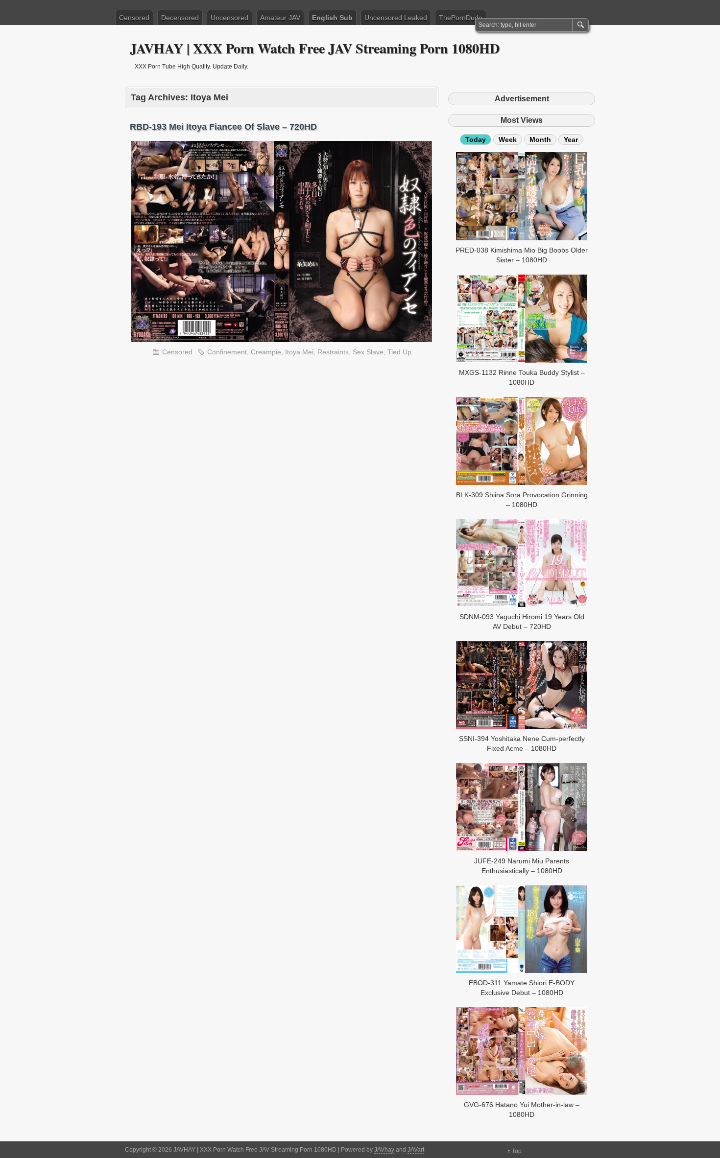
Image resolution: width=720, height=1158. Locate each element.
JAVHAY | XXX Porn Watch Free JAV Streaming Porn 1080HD (315, 48)
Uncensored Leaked (395, 18)
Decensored (180, 18)
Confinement (227, 352)
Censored (134, 18)
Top (517, 1151)
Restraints (333, 352)
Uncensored (229, 18)
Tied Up (399, 352)
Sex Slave (368, 352)
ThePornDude (460, 18)
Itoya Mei (299, 352)
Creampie (266, 352)
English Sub (332, 18)
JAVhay (384, 1149)
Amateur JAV (280, 18)
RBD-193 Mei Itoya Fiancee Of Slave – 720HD (223, 127)
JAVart (416, 1149)
